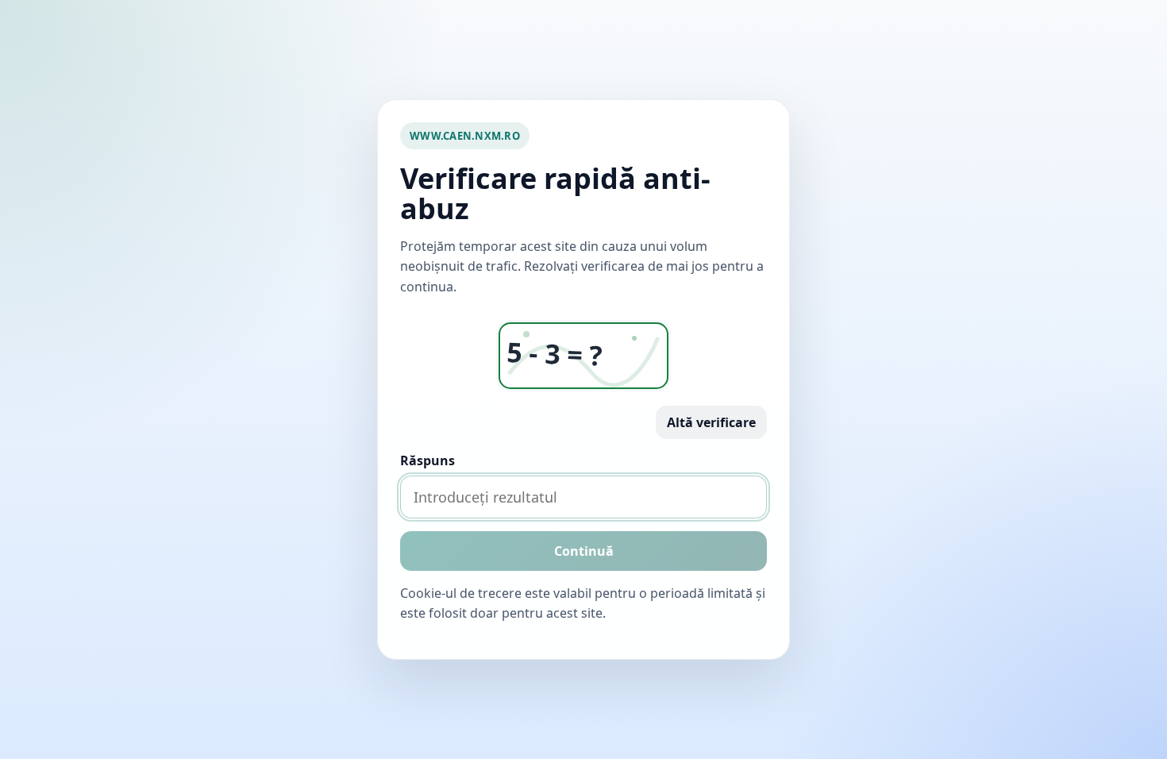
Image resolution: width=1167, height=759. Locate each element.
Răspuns (427, 460)
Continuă (584, 551)
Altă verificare (711, 422)
